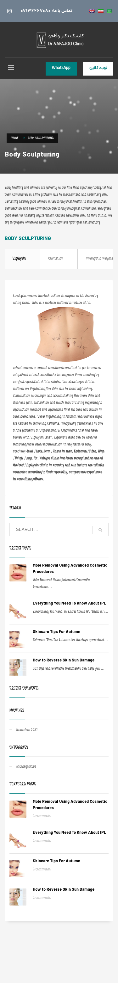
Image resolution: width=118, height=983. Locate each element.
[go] (100, 530)
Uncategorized (26, 767)
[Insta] (9, 11)
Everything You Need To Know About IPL (69, 603)
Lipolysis (19, 259)
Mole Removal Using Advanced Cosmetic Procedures (70, 568)
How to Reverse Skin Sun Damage (63, 660)
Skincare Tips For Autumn (56, 632)
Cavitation (55, 259)
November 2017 (26, 730)
